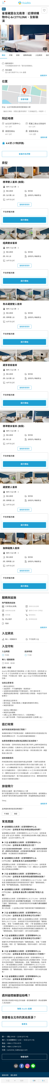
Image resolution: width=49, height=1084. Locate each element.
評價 (10, 55)
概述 (3, 55)
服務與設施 (27, 55)
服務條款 (5, 1075)
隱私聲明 (13, 1075)
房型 (18, 55)
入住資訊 (38, 55)
